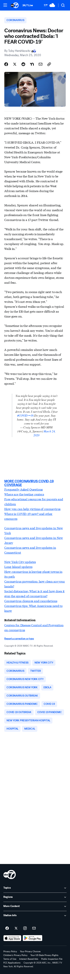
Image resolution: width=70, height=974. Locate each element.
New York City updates (20, 561)
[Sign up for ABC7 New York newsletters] (34, 928)
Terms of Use (9, 959)
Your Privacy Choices (30, 951)
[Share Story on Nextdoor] (32, 64)
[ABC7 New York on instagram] (25, 928)
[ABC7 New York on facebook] (7, 928)
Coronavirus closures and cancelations (30, 601)
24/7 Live (27, 5)
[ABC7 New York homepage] (15, 5)
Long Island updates (18, 566)
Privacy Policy (10, 951)
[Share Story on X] (15, 64)
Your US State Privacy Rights (44, 955)
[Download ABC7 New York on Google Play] (32, 938)
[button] (5, 5)
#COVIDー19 (25, 415)
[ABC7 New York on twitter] (16, 928)
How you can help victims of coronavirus (32, 509)
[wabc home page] (9, 874)
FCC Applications (12, 963)
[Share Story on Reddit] (23, 64)
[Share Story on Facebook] (6, 64)
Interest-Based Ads (28, 959)
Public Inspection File (51, 959)
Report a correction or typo (19, 638)
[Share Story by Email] (40, 64)
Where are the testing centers (24, 494)
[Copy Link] (49, 64)
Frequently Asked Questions (23, 489)
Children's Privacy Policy (15, 955)
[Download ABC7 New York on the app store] (12, 938)
